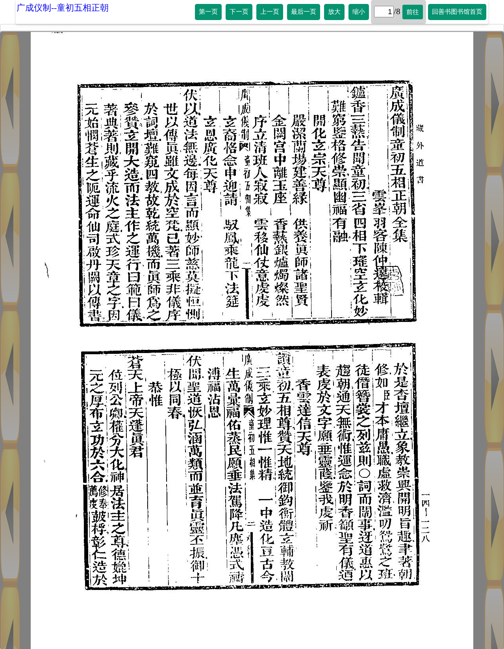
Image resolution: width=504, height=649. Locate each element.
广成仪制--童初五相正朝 (63, 8)
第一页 (208, 11)
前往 (412, 12)
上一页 (269, 11)
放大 (334, 11)
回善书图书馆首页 (457, 11)
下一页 (239, 11)
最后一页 (303, 11)
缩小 (358, 11)
